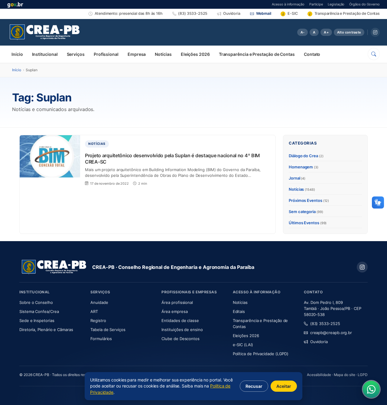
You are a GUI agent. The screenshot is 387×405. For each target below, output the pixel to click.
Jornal (297, 178)
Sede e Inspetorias (36, 320)
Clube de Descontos (180, 338)
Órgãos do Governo (364, 4)
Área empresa (174, 311)
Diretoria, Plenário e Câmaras (51, 329)
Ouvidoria (319, 341)
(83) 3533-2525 (325, 323)
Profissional (106, 54)
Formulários (101, 338)
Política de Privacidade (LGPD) (261, 353)
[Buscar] (374, 54)
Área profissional (177, 302)
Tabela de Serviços (107, 329)
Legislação (336, 4)
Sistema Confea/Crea (51, 311)
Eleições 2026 (195, 54)
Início (17, 54)
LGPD (363, 374)
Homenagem (303, 166)
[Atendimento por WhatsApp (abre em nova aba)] (371, 389)
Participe (316, 4)
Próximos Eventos (309, 200)
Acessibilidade (319, 374)
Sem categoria (306, 211)
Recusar (254, 386)
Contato (312, 54)
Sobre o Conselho (51, 302)
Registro (98, 320)
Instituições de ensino (182, 329)
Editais (239, 311)
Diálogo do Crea (306, 155)
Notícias (163, 54)
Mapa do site (344, 374)
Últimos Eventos (308, 222)
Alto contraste (349, 32)
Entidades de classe (180, 320)
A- (302, 32)
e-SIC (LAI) (243, 344)
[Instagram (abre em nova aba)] (375, 32)
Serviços (76, 54)
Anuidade (117, 302)
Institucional (45, 54)
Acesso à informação (288, 4)
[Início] (44, 32)
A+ (326, 32)
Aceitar (283, 386)
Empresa (137, 54)
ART (112, 311)
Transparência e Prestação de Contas (257, 54)
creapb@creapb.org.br (331, 332)
